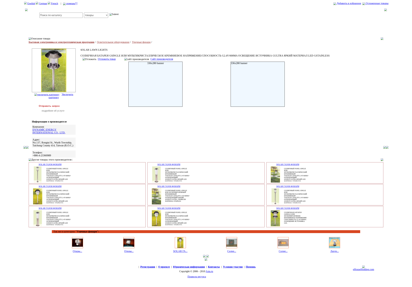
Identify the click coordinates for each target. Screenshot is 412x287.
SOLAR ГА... (180, 251)
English (31, 3)
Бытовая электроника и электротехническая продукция (61, 42)
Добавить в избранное (348, 3)
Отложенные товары (377, 3)
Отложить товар (107, 59)
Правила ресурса (196, 276)
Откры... (77, 251)
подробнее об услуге (53, 110)
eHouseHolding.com (363, 269)
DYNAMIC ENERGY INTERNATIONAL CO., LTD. (49, 131)
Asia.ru (209, 271)
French (54, 3)
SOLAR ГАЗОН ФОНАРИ (50, 164)
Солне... (231, 251)
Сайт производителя (161, 59)
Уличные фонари (141, 42)
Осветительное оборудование (113, 42)
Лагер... (334, 251)
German (43, 3)
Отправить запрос (49, 106)
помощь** (72, 3)
